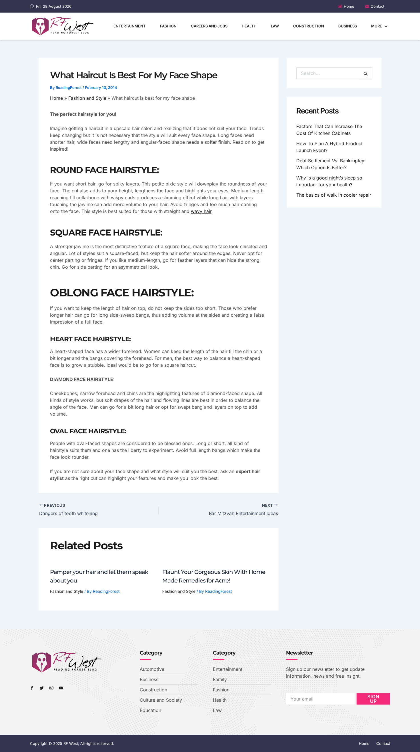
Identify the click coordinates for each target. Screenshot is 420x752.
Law (275, 26)
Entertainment (129, 26)
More (376, 26)
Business (347, 26)
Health (249, 26)
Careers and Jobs (209, 26)
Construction (308, 26)
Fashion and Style (66, 591)
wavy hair (201, 211)
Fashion (168, 26)
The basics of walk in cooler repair (333, 195)
